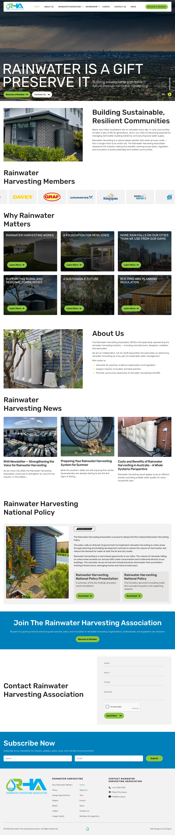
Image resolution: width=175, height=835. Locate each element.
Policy (55, 790)
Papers (55, 800)
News (133, 7)
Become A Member (87, 639)
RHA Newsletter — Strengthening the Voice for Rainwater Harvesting (29, 463)
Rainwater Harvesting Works (30, 235)
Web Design (155, 829)
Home (37, 7)
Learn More (15, 265)
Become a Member (157, 7)
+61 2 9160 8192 (118, 787)
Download (83, 596)
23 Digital (167, 829)
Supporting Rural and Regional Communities (24, 280)
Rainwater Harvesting (69, 7)
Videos (55, 811)
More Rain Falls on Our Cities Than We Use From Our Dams (144, 237)
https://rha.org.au (119, 792)
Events (106, 7)
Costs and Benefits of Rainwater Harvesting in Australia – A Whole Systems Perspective (140, 465)
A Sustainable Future (80, 279)
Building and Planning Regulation (138, 280)
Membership (92, 7)
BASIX (55, 806)
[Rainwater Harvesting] (15, 6)
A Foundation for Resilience (86, 235)
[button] (158, 94)
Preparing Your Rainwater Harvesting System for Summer (86, 463)
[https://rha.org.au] (87, 829)
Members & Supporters (89, 816)
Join (81, 795)
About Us (49, 7)
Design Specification (61, 795)
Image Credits (58, 816)
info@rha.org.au (118, 796)
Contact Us (120, 7)
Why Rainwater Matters (62, 785)
